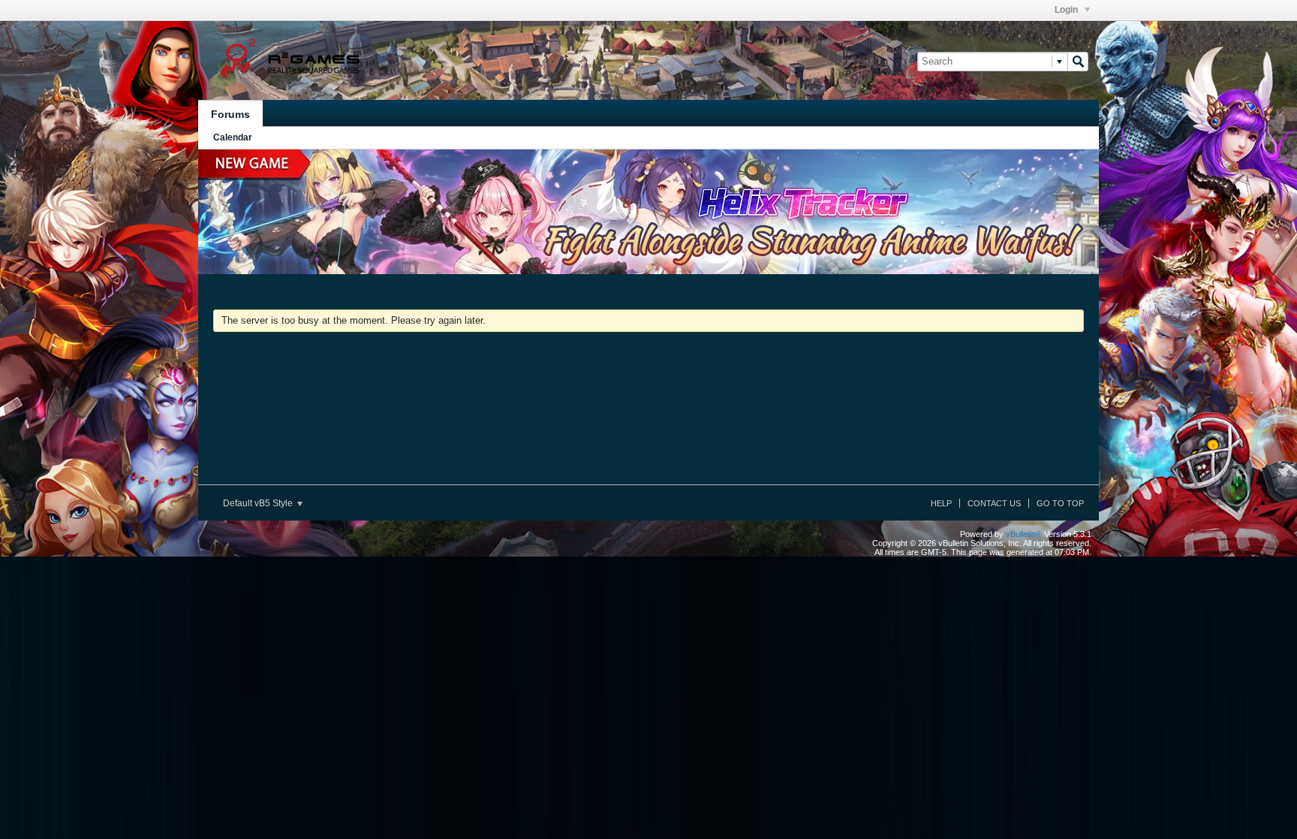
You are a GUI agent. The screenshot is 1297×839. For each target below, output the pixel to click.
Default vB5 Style (259, 503)
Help (941, 503)
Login (1067, 10)
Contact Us (994, 503)
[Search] (1077, 61)
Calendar (232, 137)
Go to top (1060, 503)
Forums (230, 114)
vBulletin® (1024, 534)
